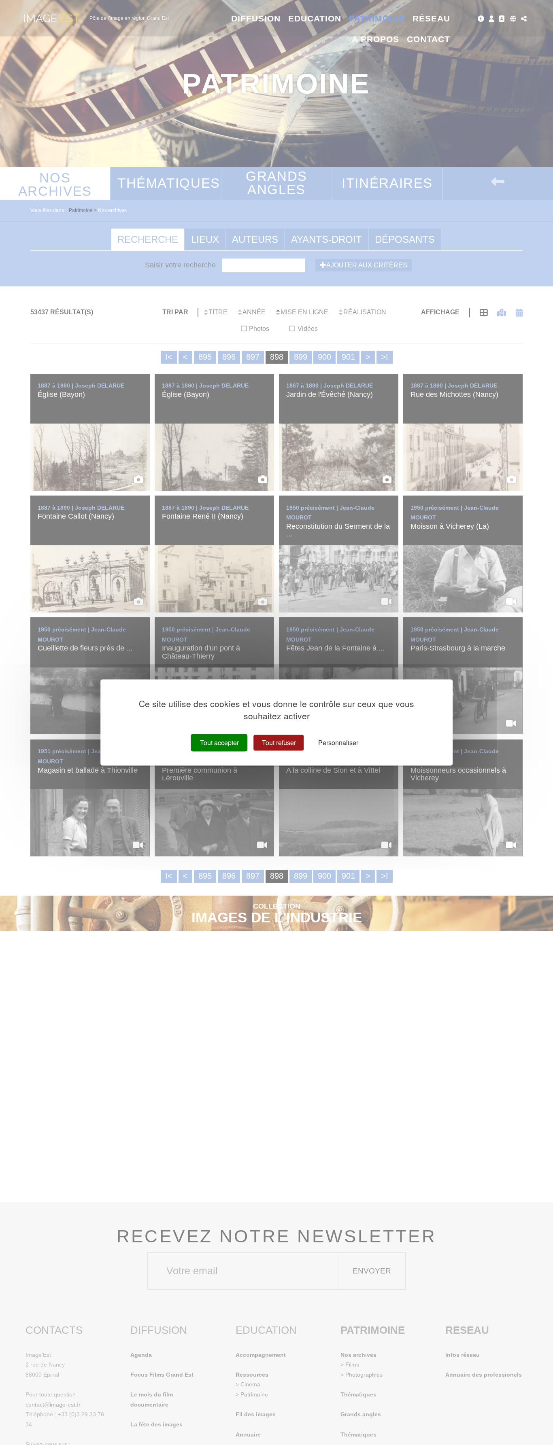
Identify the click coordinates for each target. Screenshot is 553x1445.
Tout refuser (279, 742)
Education (315, 18)
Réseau (431, 18)
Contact (428, 39)
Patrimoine (377, 18)
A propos (375, 39)
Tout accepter (219, 742)
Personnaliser (338, 742)
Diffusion (256, 18)
